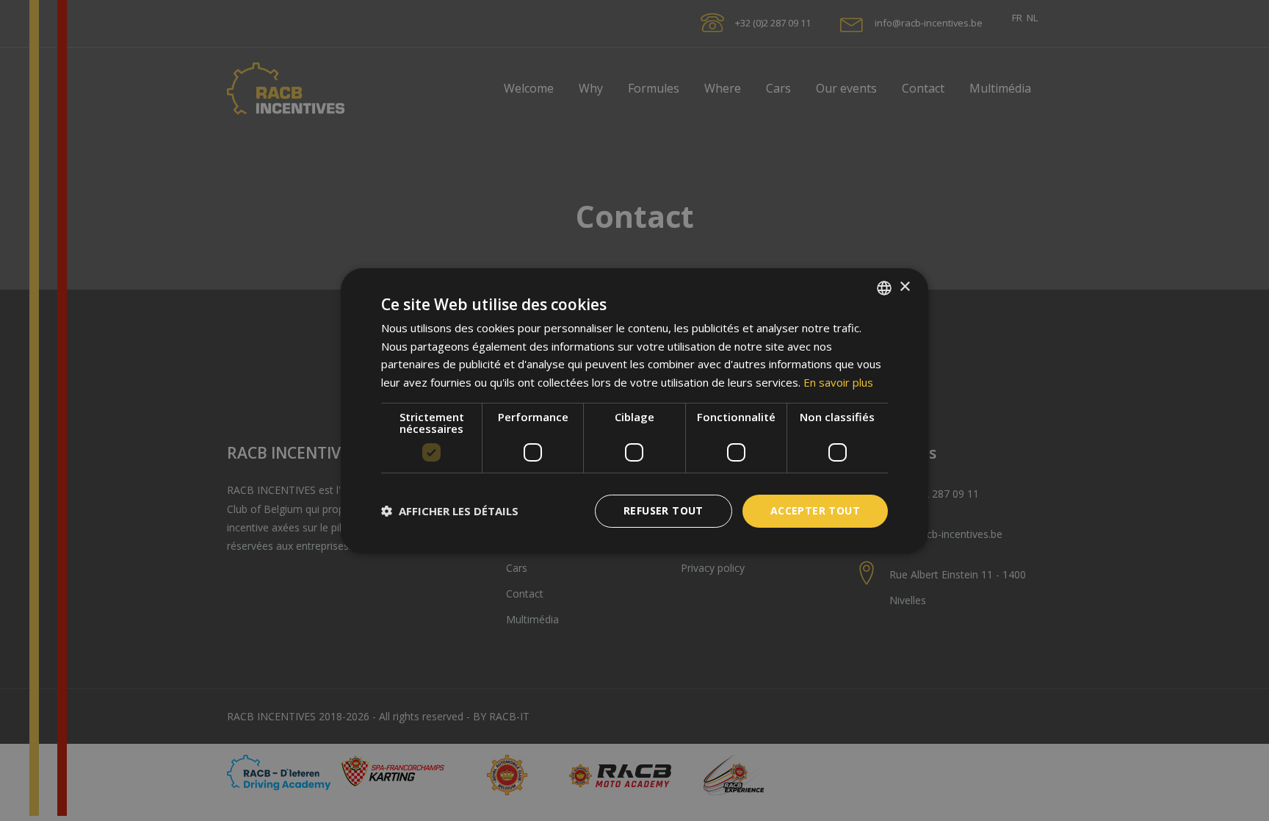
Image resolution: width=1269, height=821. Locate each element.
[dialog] (634, 410)
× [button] (904, 287)
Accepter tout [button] (815, 510)
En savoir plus (838, 382)
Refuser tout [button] (663, 510)
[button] (449, 510)
